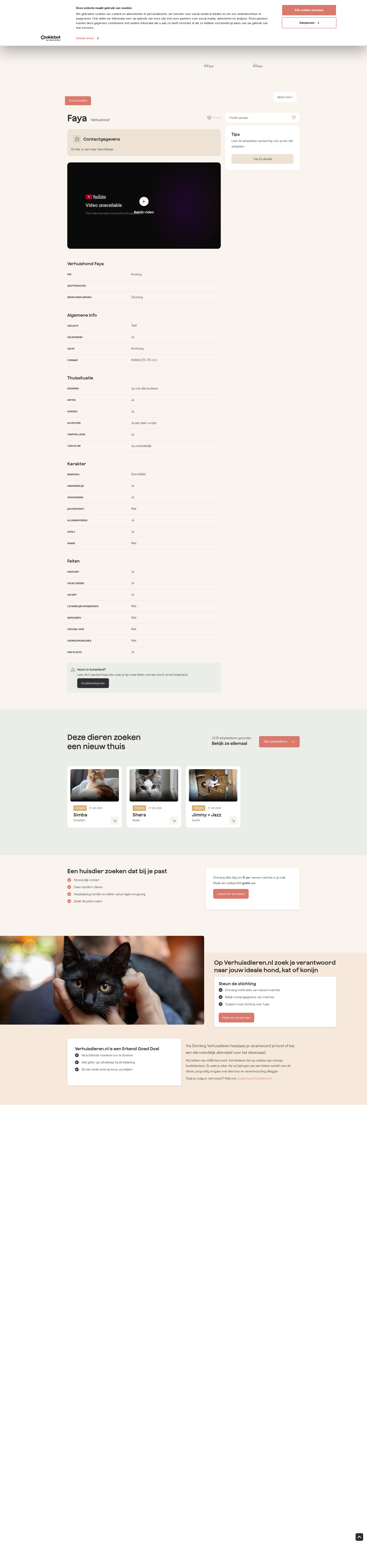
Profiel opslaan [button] (238, 117)
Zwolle (196, 820)
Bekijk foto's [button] (285, 97)
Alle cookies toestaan (309, 10)
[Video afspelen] (144, 205)
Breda (136, 820)
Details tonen (85, 38)
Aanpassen (306, 22)
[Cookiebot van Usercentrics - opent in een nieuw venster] (50, 38)
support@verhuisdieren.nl (254, 1078)
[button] (227, 84)
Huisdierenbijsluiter (93, 683)
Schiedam (79, 820)
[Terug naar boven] (359, 1537)
